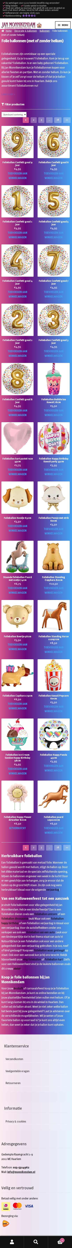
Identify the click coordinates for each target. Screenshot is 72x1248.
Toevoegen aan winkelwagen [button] (17, 176)
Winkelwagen (55, 1239)
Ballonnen (44, 30)
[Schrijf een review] (29, 15)
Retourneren (13, 1083)
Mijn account (12, 1242)
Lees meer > (8, 94)
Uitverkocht (17, 828)
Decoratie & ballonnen (25, 30)
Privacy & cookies (16, 1121)
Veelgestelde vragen (18, 1071)
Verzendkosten (14, 1059)
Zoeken (36, 1242)
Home (9, 30)
